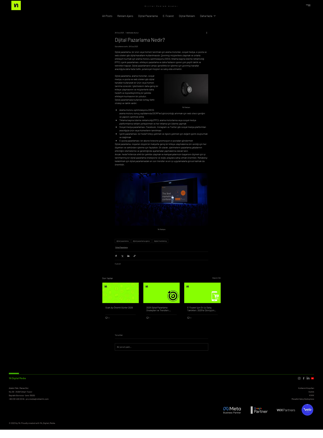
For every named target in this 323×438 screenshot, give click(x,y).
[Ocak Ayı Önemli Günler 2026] (120, 293)
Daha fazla (206, 15)
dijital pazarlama (122, 241)
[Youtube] (312, 378)
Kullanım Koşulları (306, 388)
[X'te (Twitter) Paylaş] (122, 256)
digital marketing (160, 241)
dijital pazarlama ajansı (141, 241)
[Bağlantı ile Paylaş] (134, 256)
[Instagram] (299, 378)
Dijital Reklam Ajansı (161, 6)
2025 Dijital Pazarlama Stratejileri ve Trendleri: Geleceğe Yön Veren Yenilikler (160, 309)
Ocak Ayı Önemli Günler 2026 (119, 307)
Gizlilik (311, 391)
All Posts (107, 15)
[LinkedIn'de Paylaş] (128, 256)
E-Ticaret (168, 15)
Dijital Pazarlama (148, 15)
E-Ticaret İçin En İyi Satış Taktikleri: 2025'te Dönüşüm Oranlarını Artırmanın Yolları (200, 309)
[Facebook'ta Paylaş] (116, 256)
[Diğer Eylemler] (206, 32)
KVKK (311, 395)
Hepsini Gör (216, 278)
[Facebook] (303, 378)
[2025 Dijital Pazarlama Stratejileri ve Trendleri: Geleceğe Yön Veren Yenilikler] (161, 293)
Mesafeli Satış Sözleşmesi (303, 399)
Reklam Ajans (125, 15)
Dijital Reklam (187, 15)
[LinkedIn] (308, 378)
